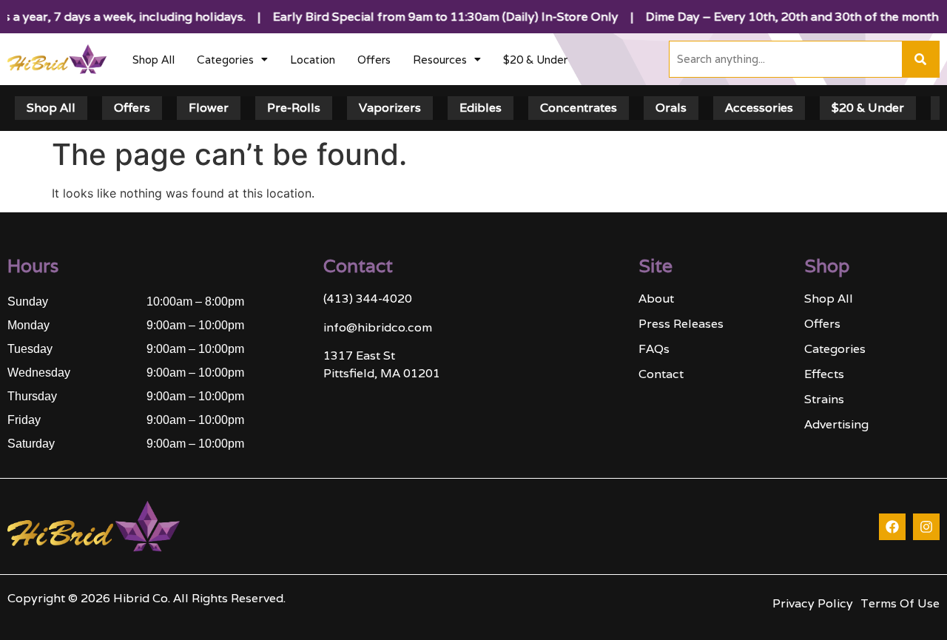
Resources (440, 60)
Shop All (153, 60)
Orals (671, 107)
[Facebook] (892, 526)
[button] (232, 59)
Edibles (480, 107)
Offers (374, 60)
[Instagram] (926, 526)
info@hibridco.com (377, 327)
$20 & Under (535, 60)
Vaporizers (390, 107)
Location (312, 60)
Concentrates (578, 107)
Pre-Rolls (293, 107)
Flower (209, 107)
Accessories (759, 107)
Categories (225, 60)
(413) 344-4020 (367, 298)
